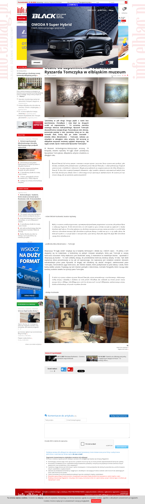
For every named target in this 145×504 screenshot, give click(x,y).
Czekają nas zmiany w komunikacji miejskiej (30, 181)
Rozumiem (96, 501)
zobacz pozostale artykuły (33, 344)
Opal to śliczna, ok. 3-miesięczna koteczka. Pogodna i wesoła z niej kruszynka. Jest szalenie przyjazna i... (28, 326)
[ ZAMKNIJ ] (72, 5)
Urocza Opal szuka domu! (28, 311)
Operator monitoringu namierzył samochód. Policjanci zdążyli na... (29, 100)
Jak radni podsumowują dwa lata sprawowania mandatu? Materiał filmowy (29, 230)
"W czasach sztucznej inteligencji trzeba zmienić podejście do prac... (29, 215)
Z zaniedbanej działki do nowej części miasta (29, 173)
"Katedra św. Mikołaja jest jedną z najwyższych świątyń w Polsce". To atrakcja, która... (112, 358)
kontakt (45, 492)
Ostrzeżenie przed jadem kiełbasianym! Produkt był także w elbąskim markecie (29, 164)
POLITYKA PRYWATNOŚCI (76, 492)
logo (58, 492)
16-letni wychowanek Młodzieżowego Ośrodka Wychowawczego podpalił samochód (28, 144)
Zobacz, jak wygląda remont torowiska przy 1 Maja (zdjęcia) (28, 177)
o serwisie (52, 492)
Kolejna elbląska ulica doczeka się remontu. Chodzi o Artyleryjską (29, 106)
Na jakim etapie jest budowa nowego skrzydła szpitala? (28, 169)
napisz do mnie (123, 349)
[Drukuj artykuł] (112, 78)
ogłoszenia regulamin (112, 492)
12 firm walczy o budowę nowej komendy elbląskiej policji (28, 74)
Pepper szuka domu (25, 338)
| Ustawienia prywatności (124, 492)
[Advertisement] (109, 135)
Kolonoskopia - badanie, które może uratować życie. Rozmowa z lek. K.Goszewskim (29, 197)
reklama (100, 492)
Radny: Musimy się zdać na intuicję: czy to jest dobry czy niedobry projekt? (27, 235)
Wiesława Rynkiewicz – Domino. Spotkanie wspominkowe (71, 357)
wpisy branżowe (91, 492)
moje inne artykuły (122, 347)
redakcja (64, 492)
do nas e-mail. (78, 454)
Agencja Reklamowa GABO (119, 495)
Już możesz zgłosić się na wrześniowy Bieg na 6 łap (30, 333)
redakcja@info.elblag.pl (32, 492)
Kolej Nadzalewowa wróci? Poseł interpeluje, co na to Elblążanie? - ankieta (29, 220)
